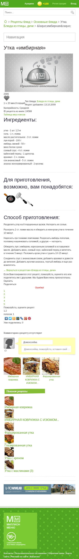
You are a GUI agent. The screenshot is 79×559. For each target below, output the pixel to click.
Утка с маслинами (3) (19, 470)
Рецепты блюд (20, 21)
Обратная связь (56, 553)
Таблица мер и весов (14, 114)
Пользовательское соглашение (31, 553)
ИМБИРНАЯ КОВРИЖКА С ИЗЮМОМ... (32, 379)
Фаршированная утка (19, 432)
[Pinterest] (29, 318)
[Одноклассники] (14, 318)
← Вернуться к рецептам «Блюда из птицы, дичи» (30, 270)
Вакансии (35, 556)
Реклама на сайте (19, 556)
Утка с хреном (14, 458)
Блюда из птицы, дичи (19, 26)
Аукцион (29, 3)
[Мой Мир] (18, 318)
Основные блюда (45, 21)
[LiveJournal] (22, 318)
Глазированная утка (18, 445)
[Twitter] (10, 318)
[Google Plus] (26, 318)
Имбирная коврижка (18, 407)
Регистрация (59, 3)
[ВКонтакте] (6, 318)
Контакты (8, 553)
